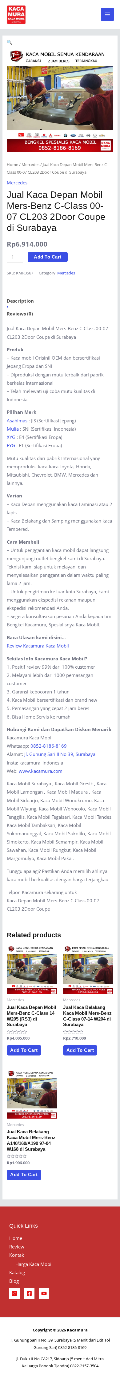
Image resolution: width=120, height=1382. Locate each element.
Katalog (17, 1272)
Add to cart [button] (24, 1050)
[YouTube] (44, 1293)
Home (12, 164)
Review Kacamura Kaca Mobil (38, 646)
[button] (9, 42)
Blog (14, 1281)
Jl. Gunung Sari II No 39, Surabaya (59, 754)
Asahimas (17, 420)
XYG (11, 437)
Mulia (13, 429)
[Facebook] (29, 1293)
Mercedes (30, 164)
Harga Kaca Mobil (34, 1264)
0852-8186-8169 (48, 746)
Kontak (16, 1255)
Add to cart (48, 257)
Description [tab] (20, 301)
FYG (11, 445)
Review (16, 1247)
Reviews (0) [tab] (20, 314)
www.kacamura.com (40, 771)
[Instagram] (14, 1293)
